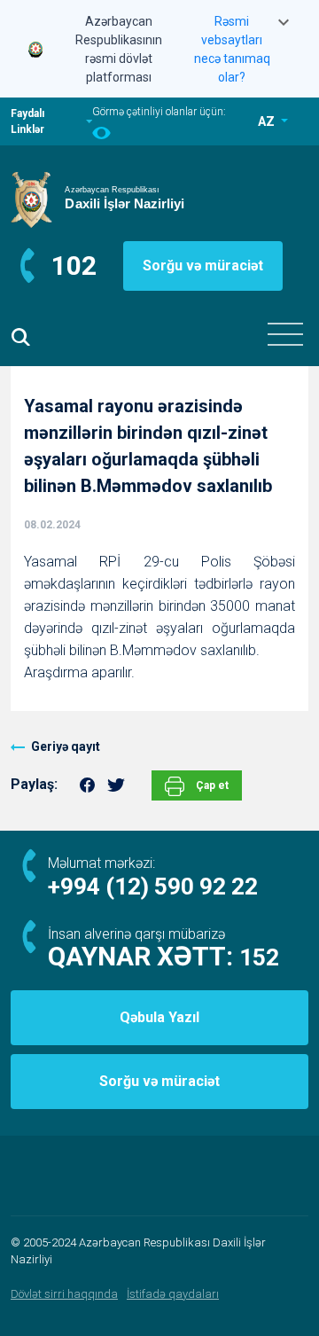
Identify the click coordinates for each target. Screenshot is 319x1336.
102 (74, 265)
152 (259, 957)
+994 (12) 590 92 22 (153, 886)
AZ (267, 121)
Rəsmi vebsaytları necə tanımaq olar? (232, 49)
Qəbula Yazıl (159, 1017)
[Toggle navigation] (285, 334)
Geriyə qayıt (65, 746)
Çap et (211, 785)
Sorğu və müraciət (203, 265)
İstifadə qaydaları (173, 1294)
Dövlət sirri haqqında (64, 1294)
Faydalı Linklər (27, 121)
